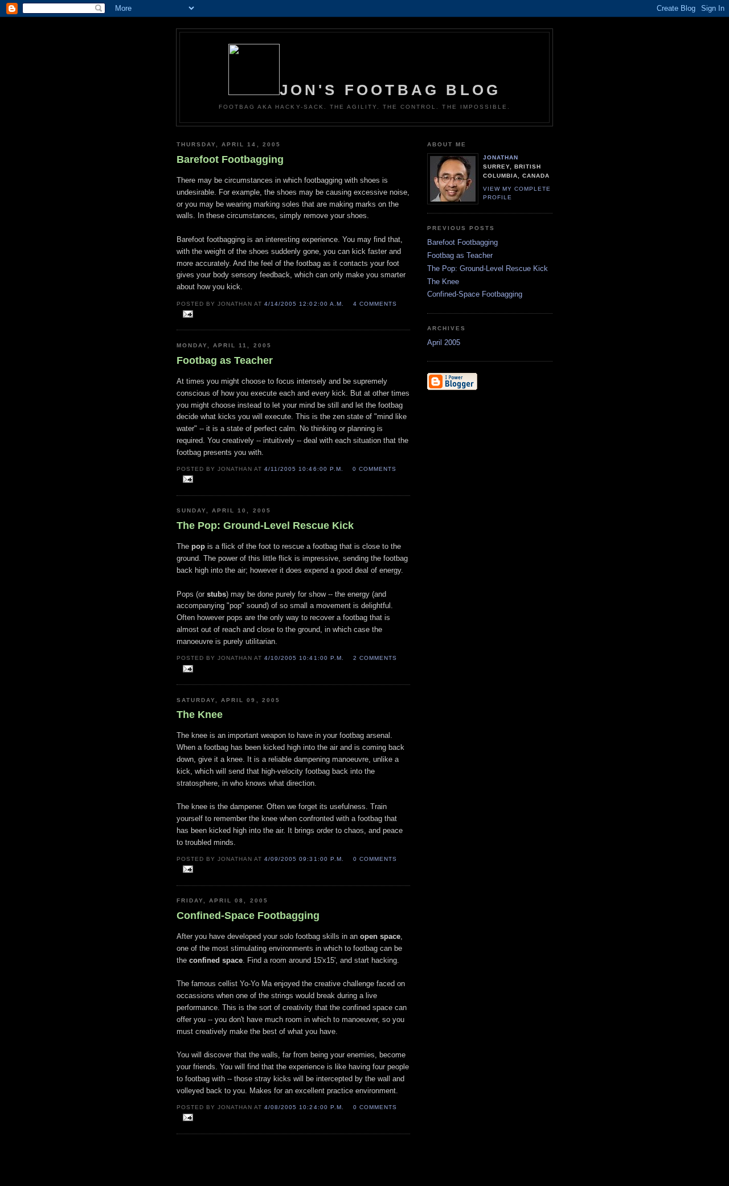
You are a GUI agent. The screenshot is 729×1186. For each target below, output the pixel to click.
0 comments (374, 469)
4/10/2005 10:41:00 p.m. (303, 658)
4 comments (375, 304)
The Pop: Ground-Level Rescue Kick (487, 268)
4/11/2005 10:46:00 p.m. (303, 469)
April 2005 (443, 342)
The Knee (443, 281)
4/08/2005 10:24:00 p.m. (303, 1107)
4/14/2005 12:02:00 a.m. (303, 304)
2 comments (375, 658)
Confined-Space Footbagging (474, 294)
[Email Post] (186, 314)
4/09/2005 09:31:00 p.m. (303, 859)
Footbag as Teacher (460, 255)
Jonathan (500, 157)
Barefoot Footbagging (462, 242)
